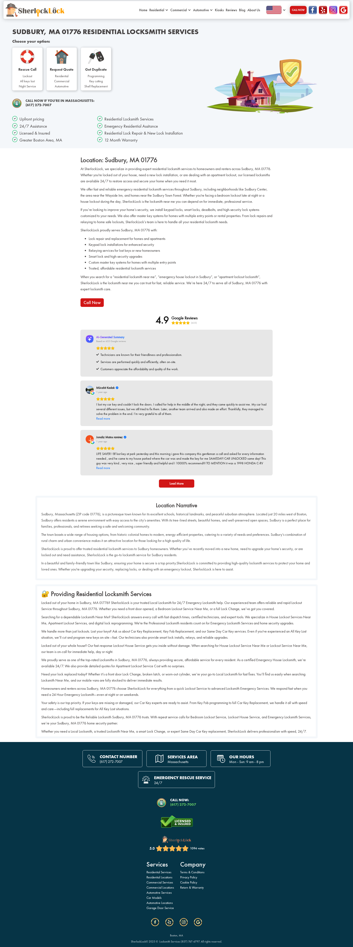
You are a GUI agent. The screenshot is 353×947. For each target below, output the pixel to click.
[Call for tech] (16, 103)
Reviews (231, 10)
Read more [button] (103, 418)
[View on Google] (90, 390)
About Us (253, 10)
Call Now (298, 10)
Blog (242, 10)
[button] (205, 10)
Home (143, 10)
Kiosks (219, 10)
